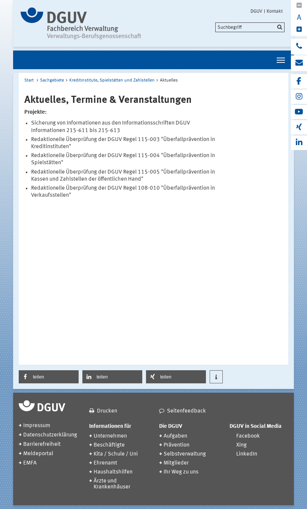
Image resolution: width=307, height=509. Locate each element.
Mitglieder (176, 463)
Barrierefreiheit (42, 444)
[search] (250, 27)
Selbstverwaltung (185, 454)
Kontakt (275, 11)
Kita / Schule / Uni (116, 454)
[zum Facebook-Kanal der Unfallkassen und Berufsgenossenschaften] (299, 81)
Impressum (36, 426)
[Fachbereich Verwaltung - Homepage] (83, 23)
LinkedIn (246, 454)
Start (29, 80)
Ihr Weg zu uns (181, 472)
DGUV (256, 11)
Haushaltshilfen (113, 472)
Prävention (176, 445)
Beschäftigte (109, 445)
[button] (49, 376)
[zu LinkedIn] (299, 142)
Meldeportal (38, 454)
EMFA (30, 463)
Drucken (107, 411)
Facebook (248, 436)
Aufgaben (175, 436)
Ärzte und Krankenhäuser (112, 484)
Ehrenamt (105, 463)
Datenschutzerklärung (50, 435)
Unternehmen (110, 436)
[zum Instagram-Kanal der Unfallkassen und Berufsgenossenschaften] (299, 96)
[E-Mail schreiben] (299, 63)
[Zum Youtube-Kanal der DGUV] (299, 112)
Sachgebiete (52, 80)
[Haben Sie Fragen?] (299, 47)
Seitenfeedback (186, 411)
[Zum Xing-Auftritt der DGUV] (299, 127)
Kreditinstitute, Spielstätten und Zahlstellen (112, 80)
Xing (241, 445)
